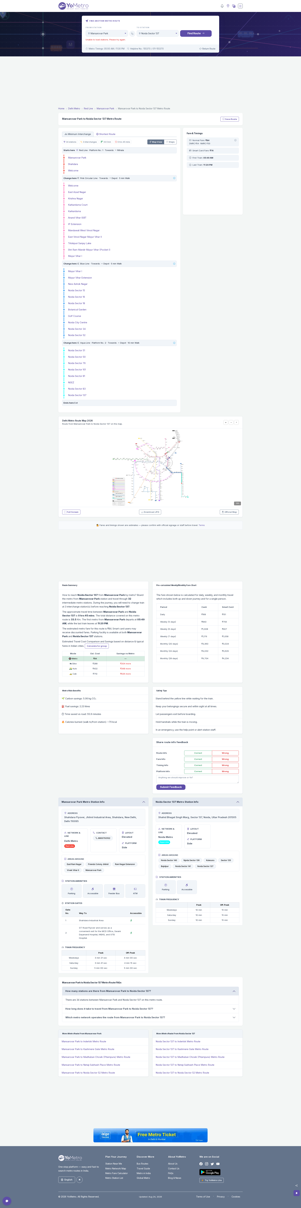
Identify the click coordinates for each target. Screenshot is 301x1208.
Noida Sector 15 (76, 290)
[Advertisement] (150, 82)
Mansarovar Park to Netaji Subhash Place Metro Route (91, 1064)
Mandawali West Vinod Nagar (84, 230)
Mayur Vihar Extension (80, 277)
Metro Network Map (115, 1168)
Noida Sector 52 (76, 335)
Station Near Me (113, 1163)
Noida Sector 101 (77, 369)
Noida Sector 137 (77, 395)
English (68, 1179)
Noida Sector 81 (76, 375)
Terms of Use (203, 1196)
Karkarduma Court (77, 204)
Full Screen (72, 512)
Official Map (230, 512)
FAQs (170, 1173)
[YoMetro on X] (212, 1164)
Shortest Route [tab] (107, 134)
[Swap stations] (132, 34)
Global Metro (143, 1178)
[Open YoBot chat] (7, 1201)
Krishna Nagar (75, 198)
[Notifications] (222, 6)
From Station (94, 27)
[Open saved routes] (296, 1193)
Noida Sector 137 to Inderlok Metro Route (178, 1041)
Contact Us (173, 1168)
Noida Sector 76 (77, 363)
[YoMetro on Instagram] (206, 1164)
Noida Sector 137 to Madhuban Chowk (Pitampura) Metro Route (190, 1056)
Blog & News (174, 1178)
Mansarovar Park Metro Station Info (83, 801)
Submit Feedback (171, 787)
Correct (198, 753)
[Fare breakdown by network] (235, 140)
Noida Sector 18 (76, 303)
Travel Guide (143, 1168)
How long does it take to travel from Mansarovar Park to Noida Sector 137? (109, 1008)
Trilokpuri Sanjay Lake (79, 243)
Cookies (236, 1196)
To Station (143, 27)
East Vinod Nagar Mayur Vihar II (85, 236)
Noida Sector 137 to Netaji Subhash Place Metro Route (185, 1064)
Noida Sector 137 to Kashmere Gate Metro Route (182, 1049)
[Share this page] (296, 1186)
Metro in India (144, 1173)
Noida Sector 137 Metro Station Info (177, 801)
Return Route (208, 48)
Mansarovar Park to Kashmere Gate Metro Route (88, 1049)
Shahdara (73, 164)
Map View (157, 142)
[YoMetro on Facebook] (201, 1164)
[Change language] (233, 6)
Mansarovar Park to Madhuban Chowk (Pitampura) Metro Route (96, 1056)
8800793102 (104, 838)
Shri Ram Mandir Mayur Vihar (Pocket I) (89, 249)
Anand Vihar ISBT (77, 217)
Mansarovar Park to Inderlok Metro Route (84, 1041)
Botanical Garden (77, 309)
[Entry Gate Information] (77, 150)
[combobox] (107, 33)
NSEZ (71, 382)
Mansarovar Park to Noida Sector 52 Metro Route (88, 1072)
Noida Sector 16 (76, 296)
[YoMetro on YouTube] (217, 1164)
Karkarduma (74, 211)
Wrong (225, 753)
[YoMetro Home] (73, 6)
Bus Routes (142, 1163)
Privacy (221, 1196)
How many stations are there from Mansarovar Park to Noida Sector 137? (108, 990)
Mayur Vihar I (75, 255)
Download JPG (151, 512)
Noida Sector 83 (77, 388)
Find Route (194, 33)
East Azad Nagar (77, 192)
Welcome (73, 170)
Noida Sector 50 (77, 356)
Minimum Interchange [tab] (79, 134)
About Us (172, 1163)
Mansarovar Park (77, 157)
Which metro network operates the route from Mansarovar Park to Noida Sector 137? (115, 1017)
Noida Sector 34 (77, 328)
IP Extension (74, 224)
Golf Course (74, 315)
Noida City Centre (77, 322)
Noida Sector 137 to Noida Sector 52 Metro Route (182, 1072)
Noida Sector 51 (76, 350)
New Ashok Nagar (77, 283)
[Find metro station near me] (228, 6)
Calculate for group (97, 646)
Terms (202, 525)
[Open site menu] (240, 6)
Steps (172, 142)
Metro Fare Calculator (116, 1173)
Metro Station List (114, 1178)
